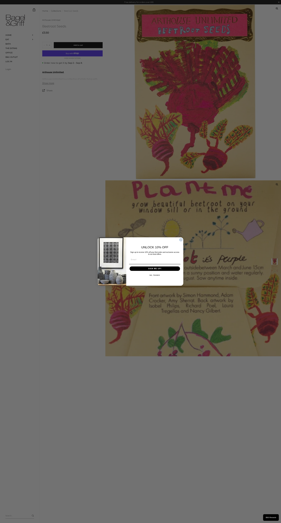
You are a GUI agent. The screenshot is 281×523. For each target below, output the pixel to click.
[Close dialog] (181, 239)
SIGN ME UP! (154, 269)
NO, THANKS (155, 275)
